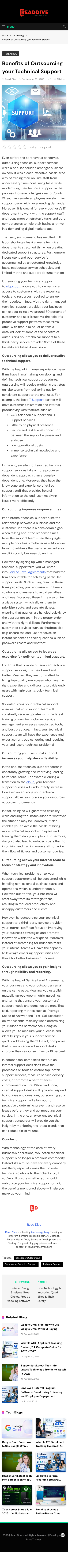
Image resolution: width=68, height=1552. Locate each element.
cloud (30, 782)
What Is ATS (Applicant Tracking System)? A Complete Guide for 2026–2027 (41, 1347)
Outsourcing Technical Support (21, 1264)
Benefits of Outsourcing (28, 1257)
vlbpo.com (13, 286)
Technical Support (52, 1264)
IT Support (36, 400)
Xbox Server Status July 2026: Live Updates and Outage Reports (17, 1513)
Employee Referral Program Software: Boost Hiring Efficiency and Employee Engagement (42, 1392)
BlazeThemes (33, 1539)
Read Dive (10, 79)
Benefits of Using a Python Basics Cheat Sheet (49, 1513)
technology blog (40, 1232)
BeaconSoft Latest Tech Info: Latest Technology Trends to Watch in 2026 (43, 1370)
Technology (10, 53)
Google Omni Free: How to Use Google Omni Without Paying (16, 1446)
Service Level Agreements (27, 572)
